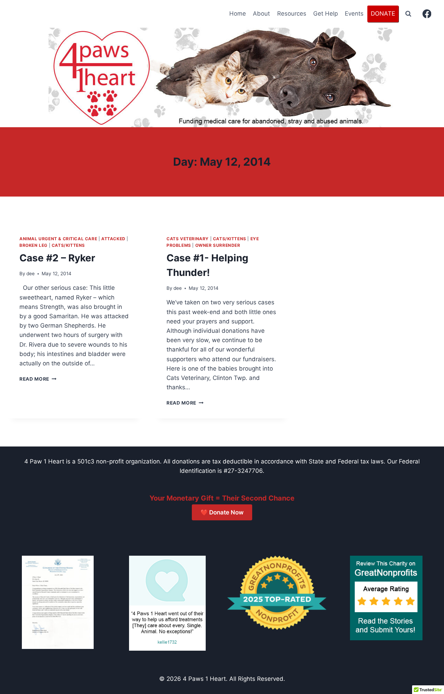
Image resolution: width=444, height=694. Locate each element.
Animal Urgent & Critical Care (58, 238)
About (261, 13)
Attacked (113, 238)
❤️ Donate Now (222, 512)
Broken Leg (33, 245)
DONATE (383, 13)
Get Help (325, 13)
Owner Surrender (217, 245)
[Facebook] (427, 14)
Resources (291, 13)
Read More (38, 379)
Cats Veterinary (187, 238)
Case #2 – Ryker (57, 258)
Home (237, 13)
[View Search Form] (408, 14)
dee (30, 273)
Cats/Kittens (68, 245)
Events (354, 13)
